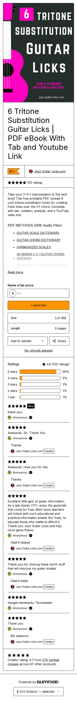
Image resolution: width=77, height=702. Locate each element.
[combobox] (28, 341)
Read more (15, 272)
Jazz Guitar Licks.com (50, 171)
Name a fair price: (21, 285)
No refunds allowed (38, 350)
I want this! (38, 305)
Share (62, 341)
